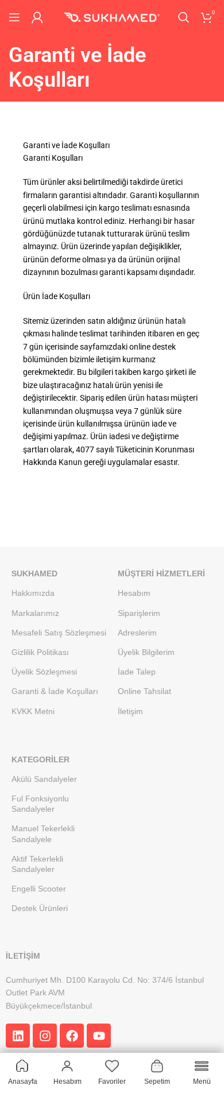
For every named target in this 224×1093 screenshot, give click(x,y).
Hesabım (134, 593)
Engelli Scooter (38, 888)
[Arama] (183, 17)
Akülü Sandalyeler (44, 779)
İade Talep (137, 671)
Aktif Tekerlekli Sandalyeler (37, 864)
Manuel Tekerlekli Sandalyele (43, 833)
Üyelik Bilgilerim (146, 652)
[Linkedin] (18, 1036)
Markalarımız (35, 613)
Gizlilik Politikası (40, 652)
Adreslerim (137, 632)
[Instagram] (45, 1036)
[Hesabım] (37, 17)
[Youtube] (99, 1036)
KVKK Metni (33, 711)
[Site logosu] (112, 16)
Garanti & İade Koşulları (54, 691)
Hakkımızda (33, 593)
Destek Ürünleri (39, 908)
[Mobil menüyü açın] (14, 17)
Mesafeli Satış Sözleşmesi (58, 632)
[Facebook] (72, 1036)
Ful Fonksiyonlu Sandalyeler (40, 803)
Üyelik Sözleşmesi (44, 671)
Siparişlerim (139, 613)
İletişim (130, 711)
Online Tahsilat (144, 691)
